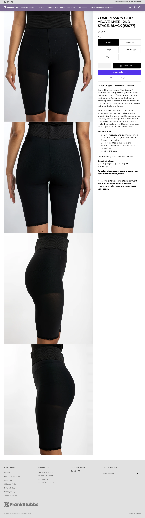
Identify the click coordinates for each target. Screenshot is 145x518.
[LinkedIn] (12, 2)
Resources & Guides (12, 476)
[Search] (130, 7)
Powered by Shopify (24, 513)
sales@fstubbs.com (46, 482)
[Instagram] (8, 2)
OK (137, 474)
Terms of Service (10, 496)
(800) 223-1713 (43, 479)
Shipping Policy (10, 484)
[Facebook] (5, 2)
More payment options (119, 78)
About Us (8, 480)
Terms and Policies (135, 513)
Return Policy (9, 488)
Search (7, 473)
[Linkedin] (79, 471)
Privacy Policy (9, 492)
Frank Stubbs (13, 513)
